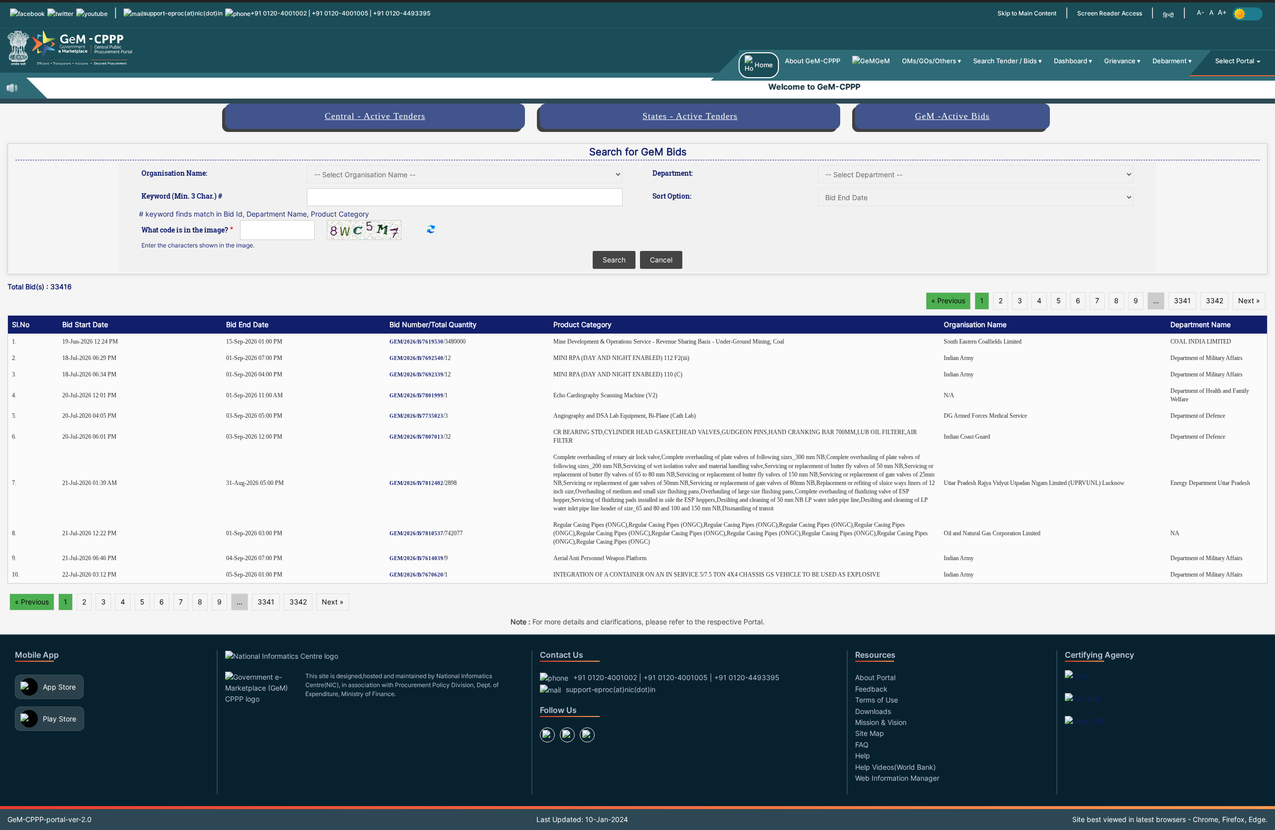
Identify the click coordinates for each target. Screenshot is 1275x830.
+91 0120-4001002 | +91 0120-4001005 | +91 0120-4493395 (340, 13)
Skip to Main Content (1027, 13)
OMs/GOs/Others (929, 61)
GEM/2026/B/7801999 (416, 395)
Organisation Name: (174, 173)
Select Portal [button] (1235, 61)
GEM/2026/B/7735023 (416, 416)
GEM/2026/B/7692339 (416, 374)
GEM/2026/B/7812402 (416, 483)
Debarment (1169, 61)
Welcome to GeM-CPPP (786, 87)
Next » (1249, 300)
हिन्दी (1168, 15)
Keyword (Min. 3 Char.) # (181, 196)
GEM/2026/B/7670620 (416, 575)
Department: (672, 173)
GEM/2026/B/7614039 (416, 558)
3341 (1182, 300)
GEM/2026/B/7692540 (416, 358)
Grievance (1120, 61)
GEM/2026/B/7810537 (416, 533)
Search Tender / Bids (1005, 61)
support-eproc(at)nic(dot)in (183, 13)
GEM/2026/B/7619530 (416, 342)
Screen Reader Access (1109, 13)
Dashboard (1070, 61)
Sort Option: (671, 196)
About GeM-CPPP (812, 61)
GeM (882, 61)
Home (764, 65)
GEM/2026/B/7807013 (416, 437)
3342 (1214, 300)
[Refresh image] (431, 229)
